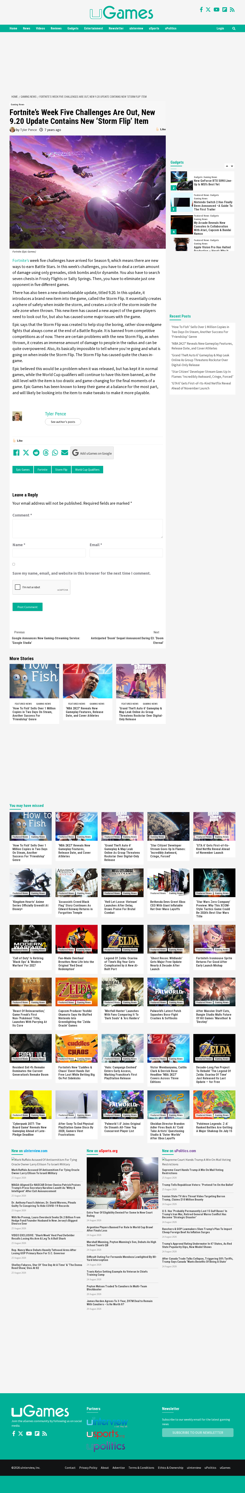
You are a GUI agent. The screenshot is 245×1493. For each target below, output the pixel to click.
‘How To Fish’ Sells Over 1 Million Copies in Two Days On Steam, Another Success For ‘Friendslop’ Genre (34, 714)
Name (18, 544)
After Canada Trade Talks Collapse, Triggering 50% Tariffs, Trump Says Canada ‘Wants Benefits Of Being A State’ (197, 1260)
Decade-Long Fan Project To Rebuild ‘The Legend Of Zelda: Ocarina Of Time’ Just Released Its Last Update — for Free (213, 1075)
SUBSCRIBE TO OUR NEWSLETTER (197, 1432)
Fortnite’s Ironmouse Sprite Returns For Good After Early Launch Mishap (214, 961)
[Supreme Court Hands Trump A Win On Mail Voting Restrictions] (198, 1161)
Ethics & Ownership (170, 1467)
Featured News (23, 704)
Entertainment (93, 28)
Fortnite (42, 469)
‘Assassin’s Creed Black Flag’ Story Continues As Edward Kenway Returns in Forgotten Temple (75, 907)
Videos (40, 28)
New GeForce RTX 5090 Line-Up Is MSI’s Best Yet (213, 182)
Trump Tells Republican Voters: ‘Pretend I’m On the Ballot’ (198, 1185)
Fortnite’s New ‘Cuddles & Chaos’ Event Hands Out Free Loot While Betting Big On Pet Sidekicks (76, 1073)
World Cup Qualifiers (87, 469)
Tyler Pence (28, 130)
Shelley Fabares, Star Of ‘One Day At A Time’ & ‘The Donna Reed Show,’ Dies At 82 (46, 1266)
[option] (202, 182)
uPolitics (170, 28)
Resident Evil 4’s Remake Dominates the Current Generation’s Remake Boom (30, 1071)
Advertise (119, 1467)
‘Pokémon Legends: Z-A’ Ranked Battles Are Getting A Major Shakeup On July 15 (214, 1127)
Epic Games (23, 469)
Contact (70, 1467)
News (26, 28)
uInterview (136, 28)
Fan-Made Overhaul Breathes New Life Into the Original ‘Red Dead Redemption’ (76, 963)
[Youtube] (217, 9)
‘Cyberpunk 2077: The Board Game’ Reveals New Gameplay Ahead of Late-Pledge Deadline (29, 1129)
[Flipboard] (224, 9)
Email (96, 544)
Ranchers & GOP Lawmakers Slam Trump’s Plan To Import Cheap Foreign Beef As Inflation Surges (197, 1230)
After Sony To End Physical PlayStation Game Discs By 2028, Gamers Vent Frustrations (75, 1129)
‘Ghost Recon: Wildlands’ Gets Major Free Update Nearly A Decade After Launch (166, 963)
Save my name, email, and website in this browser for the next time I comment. (81, 573)
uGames (225, 1467)
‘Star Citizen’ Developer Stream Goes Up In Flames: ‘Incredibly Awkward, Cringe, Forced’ (202, 374)
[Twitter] (208, 9)
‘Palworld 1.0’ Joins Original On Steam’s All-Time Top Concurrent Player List (122, 1127)
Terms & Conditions (141, 1467)
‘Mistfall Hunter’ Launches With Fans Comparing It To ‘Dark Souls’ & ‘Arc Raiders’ (122, 1014)
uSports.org (108, 1151)
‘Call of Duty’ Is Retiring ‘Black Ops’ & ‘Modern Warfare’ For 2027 (27, 961)
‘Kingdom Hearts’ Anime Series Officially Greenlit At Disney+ (30, 905)
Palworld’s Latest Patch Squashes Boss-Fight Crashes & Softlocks (165, 1014)
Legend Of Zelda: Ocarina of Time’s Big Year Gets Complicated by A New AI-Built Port (121, 963)
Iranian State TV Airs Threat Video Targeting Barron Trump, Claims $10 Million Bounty (193, 1198)
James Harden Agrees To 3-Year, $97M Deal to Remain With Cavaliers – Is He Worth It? (120, 1302)
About (105, 1467)
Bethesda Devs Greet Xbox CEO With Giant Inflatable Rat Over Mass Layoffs (167, 905)
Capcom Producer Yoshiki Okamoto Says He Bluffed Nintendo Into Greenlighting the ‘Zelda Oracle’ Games (75, 1018)
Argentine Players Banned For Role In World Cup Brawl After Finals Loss (120, 1229)
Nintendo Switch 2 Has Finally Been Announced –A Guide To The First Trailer (213, 205)
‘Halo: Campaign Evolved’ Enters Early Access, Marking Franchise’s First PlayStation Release (120, 1073)
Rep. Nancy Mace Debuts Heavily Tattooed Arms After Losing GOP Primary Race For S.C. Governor (43, 1251)
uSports (154, 28)
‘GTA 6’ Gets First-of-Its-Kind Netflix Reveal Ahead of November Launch (201, 385)
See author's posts (63, 422)
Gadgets (72, 28)
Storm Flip (61, 469)
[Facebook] (201, 9)
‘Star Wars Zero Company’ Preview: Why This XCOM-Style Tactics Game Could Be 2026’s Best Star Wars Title (213, 909)
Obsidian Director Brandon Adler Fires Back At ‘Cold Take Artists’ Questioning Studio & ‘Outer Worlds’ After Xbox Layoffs (167, 1131)
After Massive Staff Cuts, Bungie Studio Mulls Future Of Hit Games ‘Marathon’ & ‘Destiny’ (213, 1016)
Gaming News (17, 104)
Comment (22, 515)
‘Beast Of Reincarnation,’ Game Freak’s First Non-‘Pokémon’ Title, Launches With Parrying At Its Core (29, 1018)
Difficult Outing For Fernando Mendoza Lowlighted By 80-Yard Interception (122, 1258)
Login (220, 28)
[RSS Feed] (232, 9)
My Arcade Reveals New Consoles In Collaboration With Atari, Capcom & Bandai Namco (212, 228)
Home (13, 28)
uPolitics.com (185, 1151)
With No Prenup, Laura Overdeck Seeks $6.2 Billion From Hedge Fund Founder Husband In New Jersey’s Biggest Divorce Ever (45, 1220)
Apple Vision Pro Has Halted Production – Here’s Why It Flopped (212, 250)
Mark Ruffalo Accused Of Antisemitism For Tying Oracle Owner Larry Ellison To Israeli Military (45, 1171)
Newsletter (116, 28)
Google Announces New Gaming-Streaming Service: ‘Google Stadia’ (46, 637)
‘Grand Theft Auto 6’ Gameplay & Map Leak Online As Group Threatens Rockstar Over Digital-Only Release (141, 714)
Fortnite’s (20, 260)
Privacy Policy (88, 1467)
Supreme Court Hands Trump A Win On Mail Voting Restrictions (192, 1171)
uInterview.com (35, 1151)
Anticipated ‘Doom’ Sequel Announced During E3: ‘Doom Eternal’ (127, 637)
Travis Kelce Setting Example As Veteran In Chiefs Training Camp (117, 1273)
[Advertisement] (122, 62)
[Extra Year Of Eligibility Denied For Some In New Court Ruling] (122, 1183)
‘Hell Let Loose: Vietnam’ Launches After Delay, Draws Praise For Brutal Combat (120, 907)
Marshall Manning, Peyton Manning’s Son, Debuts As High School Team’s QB (121, 1243)
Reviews (56, 28)
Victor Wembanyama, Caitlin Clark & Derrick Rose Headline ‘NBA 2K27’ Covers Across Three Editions (168, 1075)
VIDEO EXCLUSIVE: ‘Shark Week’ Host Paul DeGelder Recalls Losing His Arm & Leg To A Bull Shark (43, 1237)
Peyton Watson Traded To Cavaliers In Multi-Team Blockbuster (117, 1288)
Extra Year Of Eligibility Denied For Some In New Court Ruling (120, 1214)
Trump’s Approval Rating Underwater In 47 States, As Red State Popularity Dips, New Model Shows (197, 1245)
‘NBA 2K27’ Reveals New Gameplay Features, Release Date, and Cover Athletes (84, 712)
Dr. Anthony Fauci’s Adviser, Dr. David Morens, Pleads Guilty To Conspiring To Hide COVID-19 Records (43, 1204)
